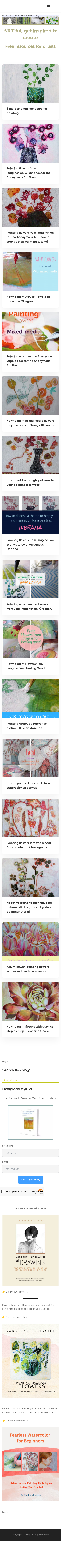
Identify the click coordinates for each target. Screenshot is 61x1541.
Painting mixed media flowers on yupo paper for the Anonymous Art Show (29, 361)
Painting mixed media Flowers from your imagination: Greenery (29, 606)
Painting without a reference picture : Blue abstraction (27, 726)
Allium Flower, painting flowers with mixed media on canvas (28, 969)
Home (5, 16)
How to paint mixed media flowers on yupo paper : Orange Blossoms (30, 423)
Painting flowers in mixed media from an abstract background (29, 845)
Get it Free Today (30, 1180)
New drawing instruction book (30, 1208)
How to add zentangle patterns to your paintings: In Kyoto (30, 482)
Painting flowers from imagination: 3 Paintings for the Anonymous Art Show (29, 173)
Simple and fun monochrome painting (27, 111)
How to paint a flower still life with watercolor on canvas (30, 785)
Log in (5, 1061)
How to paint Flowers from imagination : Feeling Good (26, 666)
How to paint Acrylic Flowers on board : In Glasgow (28, 299)
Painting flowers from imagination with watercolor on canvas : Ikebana (30, 545)
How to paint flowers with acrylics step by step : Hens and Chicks (30, 1029)
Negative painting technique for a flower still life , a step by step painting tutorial (29, 907)
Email (5, 1162)
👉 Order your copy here (15, 1292)
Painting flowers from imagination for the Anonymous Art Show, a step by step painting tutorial (30, 237)
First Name (7, 1146)
